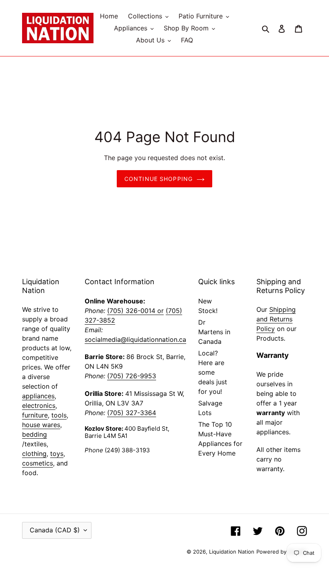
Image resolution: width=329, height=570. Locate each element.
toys (56, 454)
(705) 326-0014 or (135, 311)
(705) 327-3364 (131, 413)
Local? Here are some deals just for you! (212, 372)
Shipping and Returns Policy (276, 319)
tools (59, 415)
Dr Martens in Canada (214, 331)
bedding (34, 434)
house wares (41, 425)
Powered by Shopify (281, 551)
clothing (34, 454)
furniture (35, 415)
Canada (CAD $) (55, 530)
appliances (38, 396)
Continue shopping (158, 178)
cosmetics (37, 463)
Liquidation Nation (231, 551)
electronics (38, 405)
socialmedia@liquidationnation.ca (135, 339)
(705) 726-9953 (131, 376)
